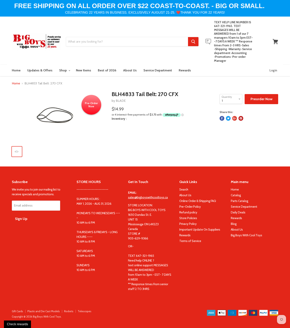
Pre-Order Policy (190, 206)
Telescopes (84, 311)
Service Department (157, 70)
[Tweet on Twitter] (228, 118)
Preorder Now (261, 99)
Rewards (185, 70)
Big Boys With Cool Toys (246, 235)
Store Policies (188, 218)
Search (183, 189)
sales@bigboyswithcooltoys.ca (148, 197)
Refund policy (188, 212)
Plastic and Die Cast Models (43, 311)
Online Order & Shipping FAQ (197, 201)
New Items (83, 70)
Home (16, 70)
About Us (130, 70)
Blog (234, 224)
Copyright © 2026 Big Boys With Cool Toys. (37, 316)
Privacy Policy (188, 224)
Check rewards (17, 324)
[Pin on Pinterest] (241, 118)
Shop (63, 70)
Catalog (236, 195)
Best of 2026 (107, 70)
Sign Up (21, 219)
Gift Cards (17, 311)
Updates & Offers (39, 70)
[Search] (193, 41)
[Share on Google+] (234, 118)
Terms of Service (190, 241)
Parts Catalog (239, 201)
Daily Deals (238, 212)
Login (273, 70)
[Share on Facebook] (222, 118)
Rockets (68, 311)
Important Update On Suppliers (199, 229)
